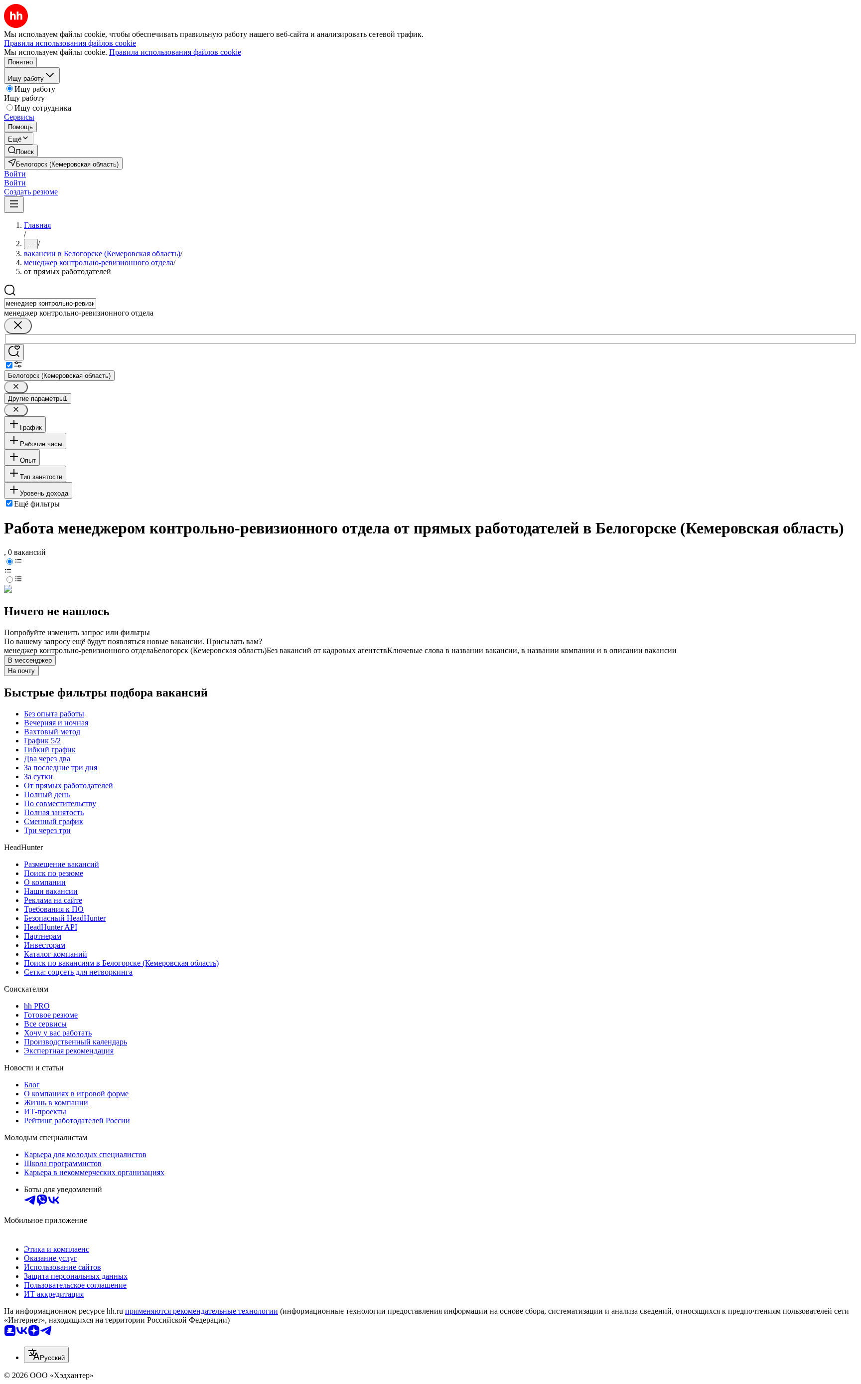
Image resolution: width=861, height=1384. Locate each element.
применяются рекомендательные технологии (201, 1311)
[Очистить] (18, 326)
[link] (21, 151)
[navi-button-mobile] (14, 204)
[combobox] (50, 303)
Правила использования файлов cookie (175, 52)
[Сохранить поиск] (14, 352)
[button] (15, 174)
